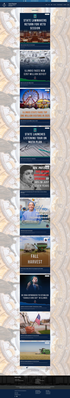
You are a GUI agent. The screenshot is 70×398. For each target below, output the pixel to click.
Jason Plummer (12, 3)
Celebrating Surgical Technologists (27, 230)
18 (47, 367)
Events (68, 4)
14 (41, 367)
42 (38, 370)
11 (36, 367)
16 (44, 367)
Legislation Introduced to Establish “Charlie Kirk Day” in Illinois (31, 306)
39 (33, 370)
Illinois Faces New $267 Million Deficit (27, 82)
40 (35, 370)
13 (39, 367)
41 (36, 370)
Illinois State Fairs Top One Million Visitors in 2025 (29, 120)
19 (49, 367)
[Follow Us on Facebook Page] (17, 396)
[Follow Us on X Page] (15, 396)
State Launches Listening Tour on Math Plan (28, 158)
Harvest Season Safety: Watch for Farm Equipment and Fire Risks (32, 268)
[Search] (68, 1)
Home (46, 4)
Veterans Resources (59, 4)
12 (38, 367)
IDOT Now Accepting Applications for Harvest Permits (30, 335)
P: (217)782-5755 (37, 393)
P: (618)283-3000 (48, 393)
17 (46, 367)
